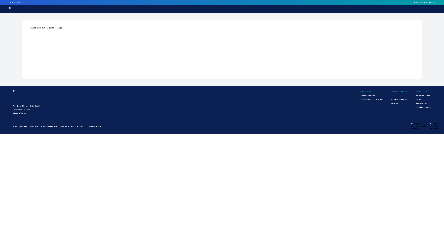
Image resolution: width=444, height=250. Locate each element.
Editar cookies (122, 237)
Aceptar (321, 237)
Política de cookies (119, 231)
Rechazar (222, 237)
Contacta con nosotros (16, 2)
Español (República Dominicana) (424, 2)
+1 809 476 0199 (19, 113)
